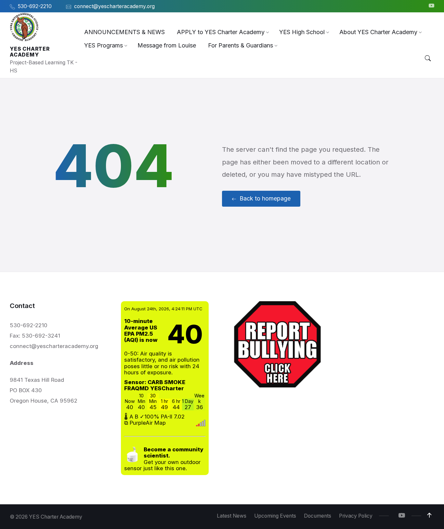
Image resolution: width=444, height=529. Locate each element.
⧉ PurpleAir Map (145, 422)
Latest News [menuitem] (231, 516)
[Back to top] (429, 515)
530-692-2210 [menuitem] (35, 6)
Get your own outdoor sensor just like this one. (163, 458)
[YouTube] (431, 6)
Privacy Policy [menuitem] (355, 516)
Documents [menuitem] (317, 516)
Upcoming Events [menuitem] (275, 516)
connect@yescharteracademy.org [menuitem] (114, 6)
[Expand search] (427, 58)
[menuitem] (124, 32)
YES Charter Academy (30, 52)
